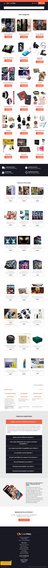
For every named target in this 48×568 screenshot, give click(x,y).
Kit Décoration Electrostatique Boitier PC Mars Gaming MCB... (11, 272)
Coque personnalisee (24, 553)
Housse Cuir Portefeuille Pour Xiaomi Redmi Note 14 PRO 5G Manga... (37, 223)
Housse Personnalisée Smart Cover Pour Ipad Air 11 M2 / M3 (37, 198)
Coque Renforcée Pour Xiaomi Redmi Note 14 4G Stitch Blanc (24, 223)
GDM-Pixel (38, 566)
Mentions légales (4, 566)
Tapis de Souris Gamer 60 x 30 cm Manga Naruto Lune (37, 297)
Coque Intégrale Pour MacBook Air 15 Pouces (10, 223)
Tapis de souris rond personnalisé (10, 320)
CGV (8, 566)
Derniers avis (8, 389)
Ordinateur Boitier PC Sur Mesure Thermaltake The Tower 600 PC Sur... (11, 297)
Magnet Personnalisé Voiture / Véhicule (37, 371)
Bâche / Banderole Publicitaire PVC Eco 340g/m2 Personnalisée (10, 371)
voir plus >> (41, 389)
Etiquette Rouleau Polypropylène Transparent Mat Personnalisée (37, 322)
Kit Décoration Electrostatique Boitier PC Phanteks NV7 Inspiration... (37, 247)
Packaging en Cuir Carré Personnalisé (37, 346)
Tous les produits (39, 385)
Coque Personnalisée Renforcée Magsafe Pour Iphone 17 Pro (10, 198)
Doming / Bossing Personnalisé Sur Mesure (24, 322)
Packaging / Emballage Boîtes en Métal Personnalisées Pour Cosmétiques (10, 346)
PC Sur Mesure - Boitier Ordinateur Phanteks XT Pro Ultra (37, 272)
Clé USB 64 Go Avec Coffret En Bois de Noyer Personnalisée (24, 297)
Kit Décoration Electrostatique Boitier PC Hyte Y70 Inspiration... (24, 272)
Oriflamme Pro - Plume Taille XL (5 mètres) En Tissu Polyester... (24, 371)
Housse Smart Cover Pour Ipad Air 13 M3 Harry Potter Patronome (10, 247)
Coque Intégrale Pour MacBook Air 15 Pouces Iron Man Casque (24, 247)
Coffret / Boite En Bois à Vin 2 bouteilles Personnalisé (24, 346)
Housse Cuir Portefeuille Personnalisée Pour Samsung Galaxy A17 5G (24, 198)
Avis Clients (6, 562)
